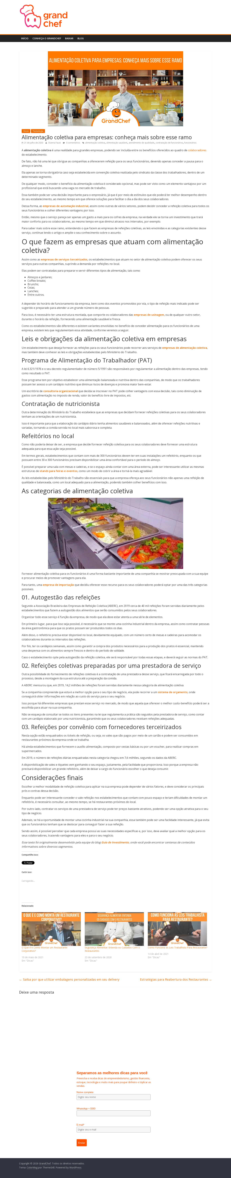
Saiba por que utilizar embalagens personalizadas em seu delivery (69, 979)
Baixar (69, 38)
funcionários (190, 142)
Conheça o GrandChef (46, 38)
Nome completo (85, 1092)
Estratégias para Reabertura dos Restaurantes (176, 979)
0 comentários (73, 142)
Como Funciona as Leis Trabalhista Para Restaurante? (177, 947)
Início (24, 38)
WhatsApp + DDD (86, 1108)
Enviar (81, 1142)
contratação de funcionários (169, 142)
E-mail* (80, 1124)
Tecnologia (38, 131)
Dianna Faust (54, 142)
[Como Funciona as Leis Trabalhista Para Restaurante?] (177, 929)
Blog (80, 38)
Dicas (26, 131)
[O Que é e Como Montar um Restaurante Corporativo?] (51, 929)
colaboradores (197, 150)
